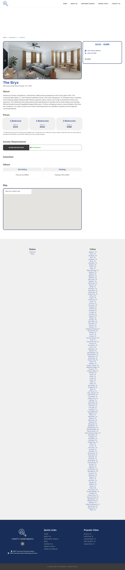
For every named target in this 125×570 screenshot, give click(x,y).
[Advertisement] (62, 21)
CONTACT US (116, 3)
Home (65, 3)
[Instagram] (22, 544)
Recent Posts (103, 3)
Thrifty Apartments (22, 539)
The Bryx (22, 37)
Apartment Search (88, 3)
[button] (5, 60)
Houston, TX (13, 37)
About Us (74, 3)
